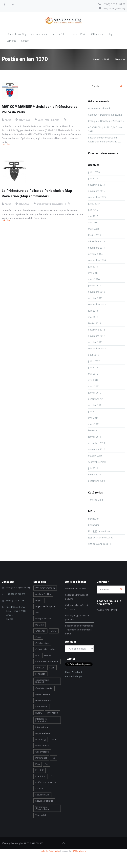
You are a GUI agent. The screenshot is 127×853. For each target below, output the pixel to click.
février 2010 (94, 474)
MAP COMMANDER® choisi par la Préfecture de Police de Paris (39, 109)
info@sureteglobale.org (114, 8)
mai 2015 (93, 216)
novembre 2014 (96, 247)
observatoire (57, 203)
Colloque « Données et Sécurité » (106, 121)
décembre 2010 (96, 443)
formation (40, 673)
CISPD (54, 630)
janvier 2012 (94, 392)
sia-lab (39, 788)
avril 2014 (93, 272)
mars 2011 (94, 424)
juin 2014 (93, 266)
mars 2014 (94, 279)
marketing (40, 739)
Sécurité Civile (42, 794)
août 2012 (93, 354)
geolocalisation (43, 694)
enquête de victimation (47, 661)
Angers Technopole (45, 606)
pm (46, 763)
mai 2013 (93, 317)
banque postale (43, 618)
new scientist (42, 745)
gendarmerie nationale (42, 681)
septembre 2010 (97, 461)
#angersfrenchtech (45, 587)
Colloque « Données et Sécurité (105, 114)
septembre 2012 (97, 348)
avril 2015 (93, 222)
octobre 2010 (95, 455)
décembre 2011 (96, 398)
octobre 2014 (95, 254)
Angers (38, 600)
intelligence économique (41, 719)
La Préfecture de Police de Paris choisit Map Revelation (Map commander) (37, 193)
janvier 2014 (94, 285)
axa (37, 612)
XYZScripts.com (79, 851)
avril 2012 (93, 380)
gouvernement (43, 700)
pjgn (37, 763)
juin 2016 (93, 178)
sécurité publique (44, 800)
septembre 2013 (97, 304)
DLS (37, 655)
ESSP (52, 667)
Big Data (39, 624)
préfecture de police (45, 782)
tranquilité (40, 815)
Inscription (93, 518)
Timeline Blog (95, 499)
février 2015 (94, 235)
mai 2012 (93, 373)
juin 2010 (93, 468)
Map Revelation (52, 119)
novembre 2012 (96, 335)
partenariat (41, 757)
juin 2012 (93, 367)
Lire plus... (7, 144)
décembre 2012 (96, 329)
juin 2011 (93, 411)
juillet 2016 (94, 172)
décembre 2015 (96, 184)
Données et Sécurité (99, 108)
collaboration (42, 643)
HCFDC (38, 712)
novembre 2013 (96, 291)
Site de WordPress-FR (99, 543)
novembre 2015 (96, 191)
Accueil (96, 59)
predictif (39, 770)
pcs (53, 757)
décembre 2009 (96, 480)
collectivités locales (45, 649)
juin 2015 (93, 209)
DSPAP (41, 119)
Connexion (94, 524)
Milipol (54, 739)
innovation (52, 712)
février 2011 (94, 430)
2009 (106, 59)
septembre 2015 (97, 197)
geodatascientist (44, 688)
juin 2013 (93, 310)
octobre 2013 (95, 298)
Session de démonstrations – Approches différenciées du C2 (79, 629)
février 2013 (94, 323)
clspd (38, 636)
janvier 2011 (94, 436)
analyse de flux (43, 593)
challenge (40, 630)
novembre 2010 (96, 449)
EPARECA (39, 667)
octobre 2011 (95, 405)
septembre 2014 (97, 260)
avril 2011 (93, 417)
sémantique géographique (42, 808)
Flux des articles (99, 531)
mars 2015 (94, 228)
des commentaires (100, 537)
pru (52, 776)
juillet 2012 (94, 361)
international (41, 727)
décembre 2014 (96, 241)
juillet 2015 (94, 203)
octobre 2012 (95, 342)
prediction (40, 776)
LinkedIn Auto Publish (50, 851)
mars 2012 (94, 386)
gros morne (41, 706)
